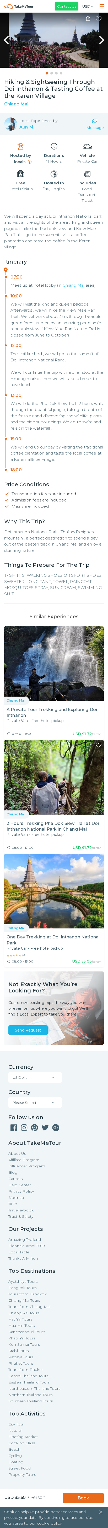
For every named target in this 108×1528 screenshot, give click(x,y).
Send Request (28, 1030)
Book (83, 1497)
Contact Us (66, 6)
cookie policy (49, 1523)
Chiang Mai (74, 285)
